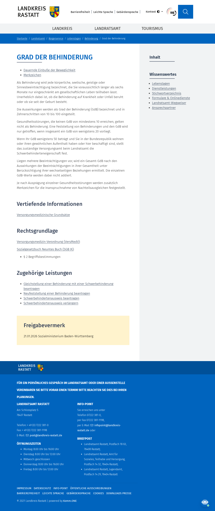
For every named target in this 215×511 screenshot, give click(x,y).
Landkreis (62, 28)
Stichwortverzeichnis (166, 93)
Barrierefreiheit (80, 12)
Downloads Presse (119, 493)
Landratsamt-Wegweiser (169, 103)
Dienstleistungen (164, 88)
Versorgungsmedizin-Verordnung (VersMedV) (48, 242)
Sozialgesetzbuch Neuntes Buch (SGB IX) (45, 249)
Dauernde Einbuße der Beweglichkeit (49, 70)
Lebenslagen (74, 38)
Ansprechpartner (164, 108)
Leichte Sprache (103, 12)
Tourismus (152, 28)
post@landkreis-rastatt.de (46, 435)
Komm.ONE (70, 500)
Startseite (22, 38)
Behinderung (91, 38)
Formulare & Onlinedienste (171, 98)
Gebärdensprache (127, 12)
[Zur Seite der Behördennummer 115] (171, 11)
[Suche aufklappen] (185, 12)
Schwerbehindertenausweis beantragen (51, 298)
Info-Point (60, 488)
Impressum (24, 488)
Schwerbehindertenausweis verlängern (51, 303)
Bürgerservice (56, 38)
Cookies (98, 493)
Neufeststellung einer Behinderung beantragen (57, 293)
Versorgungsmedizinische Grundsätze (43, 215)
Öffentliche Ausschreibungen (90, 488)
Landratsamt (108, 28)
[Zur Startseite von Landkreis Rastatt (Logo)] (38, 11)
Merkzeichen (32, 75)
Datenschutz (42, 488)
